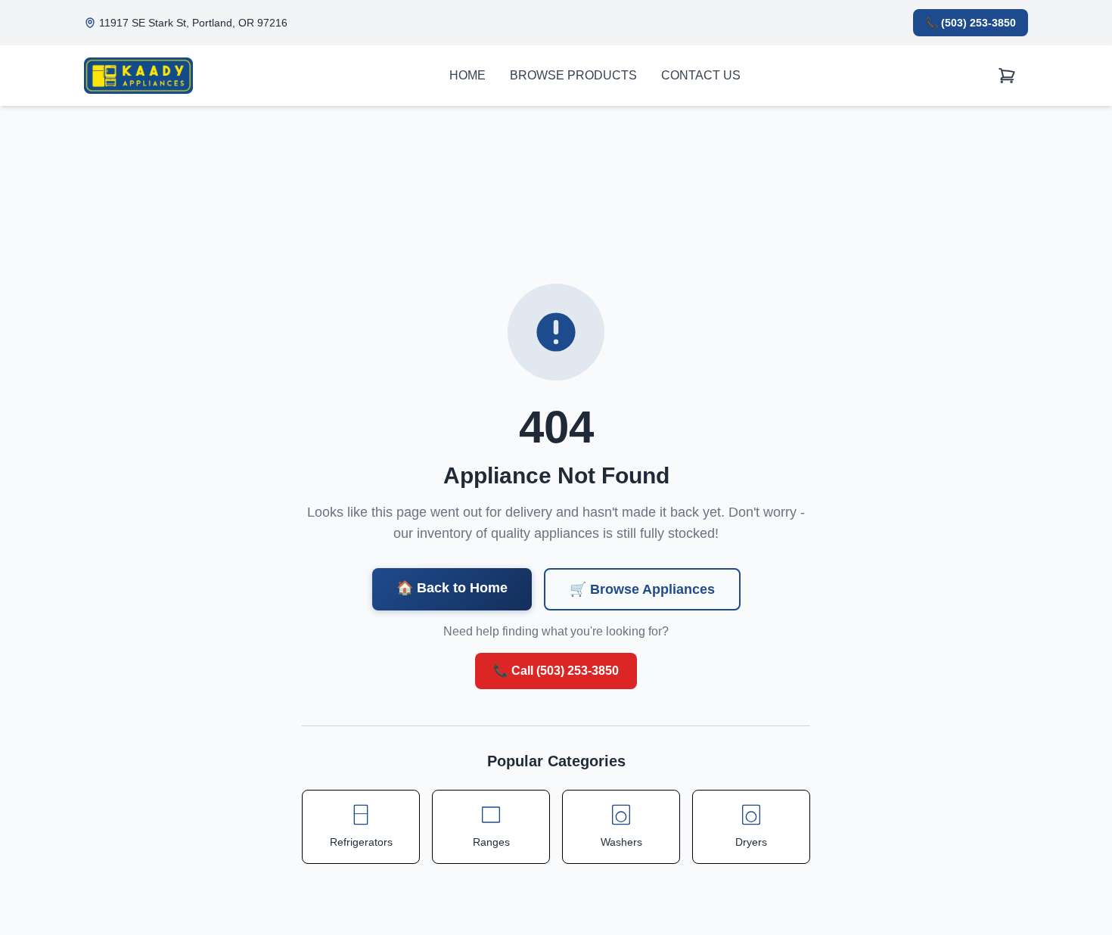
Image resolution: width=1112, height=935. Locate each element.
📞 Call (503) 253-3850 (556, 670)
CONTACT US (701, 75)
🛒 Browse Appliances (642, 589)
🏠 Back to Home (452, 587)
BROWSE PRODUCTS (573, 75)
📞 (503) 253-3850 (970, 23)
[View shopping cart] (1007, 76)
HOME (467, 75)
